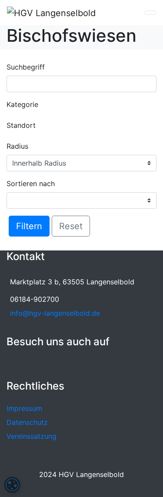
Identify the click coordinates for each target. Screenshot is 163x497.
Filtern (29, 226)
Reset (71, 226)
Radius (17, 146)
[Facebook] (12, 363)
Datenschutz (27, 422)
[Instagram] (25, 363)
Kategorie (22, 104)
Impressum (24, 408)
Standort (21, 125)
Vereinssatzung (32, 436)
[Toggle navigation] (150, 12)
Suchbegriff (26, 67)
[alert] (12, 485)
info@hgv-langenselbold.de (55, 313)
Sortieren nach (31, 183)
